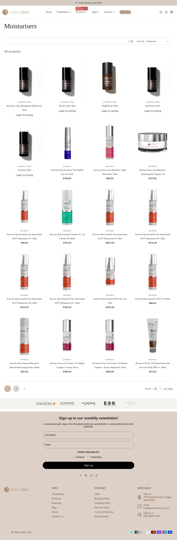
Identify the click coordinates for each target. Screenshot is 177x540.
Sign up (88, 465)
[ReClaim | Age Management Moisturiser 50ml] (24, 78)
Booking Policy (102, 498)
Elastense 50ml (24, 170)
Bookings (56, 503)
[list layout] (129, 41)
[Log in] (166, 12)
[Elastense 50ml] (24, 143)
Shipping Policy (102, 503)
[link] (46, 403)
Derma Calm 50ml (67, 106)
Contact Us (57, 516)
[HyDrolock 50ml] (152, 78)
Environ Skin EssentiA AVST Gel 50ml (152, 299)
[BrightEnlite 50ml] (110, 78)
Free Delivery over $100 (90, 3)
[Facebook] (80, 475)
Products (56, 498)
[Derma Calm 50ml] (67, 78)
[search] (161, 12)
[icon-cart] (171, 12)
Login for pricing (24, 115)
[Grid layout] (132, 41)
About (55, 512)
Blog (54, 507)
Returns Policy (102, 507)
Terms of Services (104, 512)
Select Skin (26, 532)
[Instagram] (85, 475)
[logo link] (67, 403)
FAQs (97, 494)
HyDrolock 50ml (152, 106)
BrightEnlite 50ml (110, 106)
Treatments (58, 494)
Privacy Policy (102, 516)
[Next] (24, 389)
